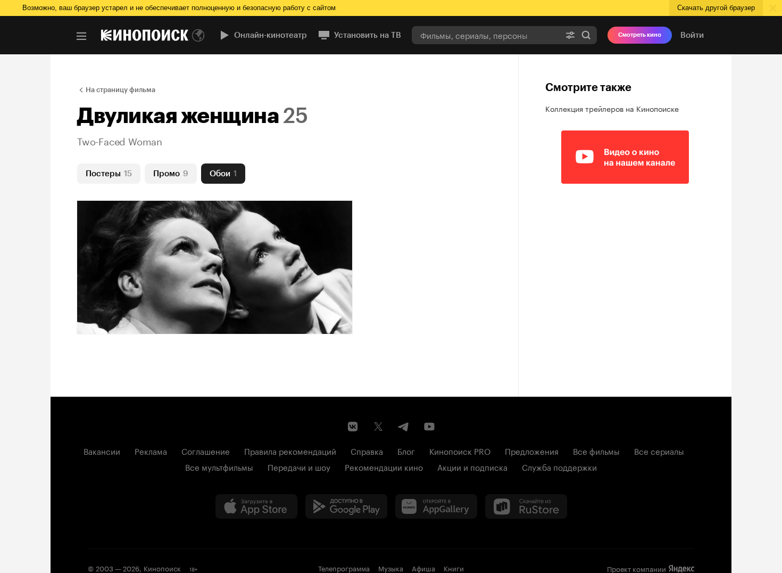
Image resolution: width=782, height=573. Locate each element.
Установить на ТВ (367, 35)
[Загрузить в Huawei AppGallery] (436, 506)
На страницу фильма (120, 90)
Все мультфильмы (219, 466)
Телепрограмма (344, 567)
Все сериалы (659, 450)
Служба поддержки (559, 466)
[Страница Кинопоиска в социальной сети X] (378, 426)
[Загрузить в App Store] (256, 506)
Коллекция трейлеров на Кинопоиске (612, 108)
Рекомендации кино (384, 466)
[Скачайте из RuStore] (526, 506)
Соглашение (205, 450)
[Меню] (81, 36)
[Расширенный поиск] (570, 35)
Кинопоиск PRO (459, 450)
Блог (406, 450)
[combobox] (486, 35)
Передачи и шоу (299, 466)
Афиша (423, 567)
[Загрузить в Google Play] (346, 506)
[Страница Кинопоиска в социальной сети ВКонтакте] (352, 426)
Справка (367, 450)
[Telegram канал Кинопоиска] (403, 426)
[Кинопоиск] (144, 35)
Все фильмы (596, 450)
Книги (454, 567)
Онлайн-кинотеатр (270, 35)
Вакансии (102, 450)
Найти (586, 35)
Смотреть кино (639, 34)
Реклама (151, 450)
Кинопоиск (162, 567)
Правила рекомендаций (290, 450)
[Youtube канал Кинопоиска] (429, 426)
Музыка (390, 567)
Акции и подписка (472, 466)
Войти (692, 35)
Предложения (532, 450)
